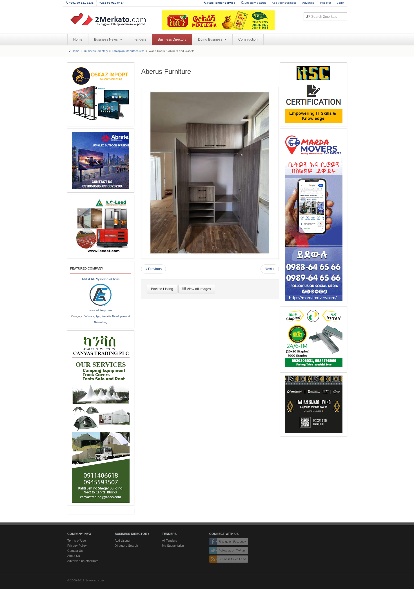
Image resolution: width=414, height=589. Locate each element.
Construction (248, 39)
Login (340, 2)
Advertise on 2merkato (82, 560)
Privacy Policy (77, 545)
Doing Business (210, 39)
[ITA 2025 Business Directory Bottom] (313, 404)
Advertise (308, 2)
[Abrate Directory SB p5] (100, 160)
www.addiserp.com (101, 310)
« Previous (153, 269)
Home (78, 39)
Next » (270, 269)
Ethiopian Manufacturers (128, 50)
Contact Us (75, 550)
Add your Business (284, 2)
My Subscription (173, 545)
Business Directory (172, 39)
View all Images (198, 289)
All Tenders (169, 540)
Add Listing (122, 540)
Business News (106, 39)
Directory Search (255, 2)
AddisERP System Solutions (100, 279)
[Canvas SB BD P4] (100, 418)
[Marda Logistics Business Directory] (313, 216)
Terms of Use (76, 540)
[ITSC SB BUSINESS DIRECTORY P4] (313, 94)
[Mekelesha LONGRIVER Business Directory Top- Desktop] (218, 20)
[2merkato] (111, 19)
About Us (73, 555)
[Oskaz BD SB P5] (100, 94)
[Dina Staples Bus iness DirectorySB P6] (313, 338)
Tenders (140, 39)
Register (325, 2)
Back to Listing (162, 289)
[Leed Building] (100, 227)
